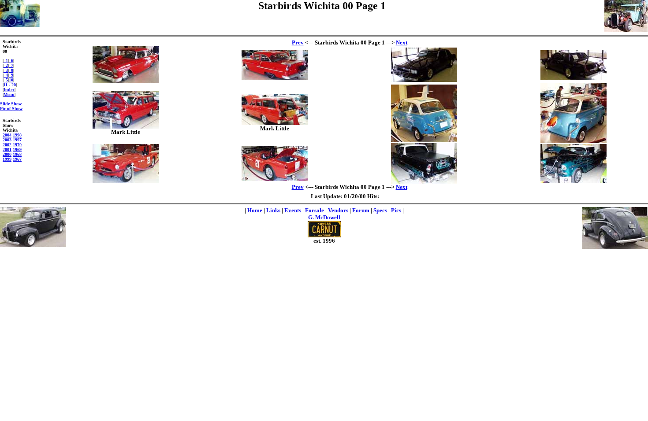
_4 (6, 75)
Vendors (338, 210)
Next (401, 42)
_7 (11, 65)
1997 (17, 139)
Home (254, 210)
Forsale (314, 210)
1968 (17, 154)
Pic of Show (11, 108)
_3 (6, 70)
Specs (380, 210)
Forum (360, 210)
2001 (7, 149)
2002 (7, 144)
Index (9, 89)
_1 (6, 60)
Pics (396, 210)
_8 (11, 70)
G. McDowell (324, 217)
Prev (298, 42)
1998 (17, 135)
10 (11, 80)
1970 (17, 144)
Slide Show (11, 103)
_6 (11, 60)
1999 (7, 159)
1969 (17, 149)
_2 (6, 65)
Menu (9, 94)
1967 (17, 159)
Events (292, 210)
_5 (6, 80)
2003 (7, 139)
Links (273, 210)
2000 (7, 154)
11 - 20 (10, 84)
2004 (7, 135)
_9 (11, 75)
